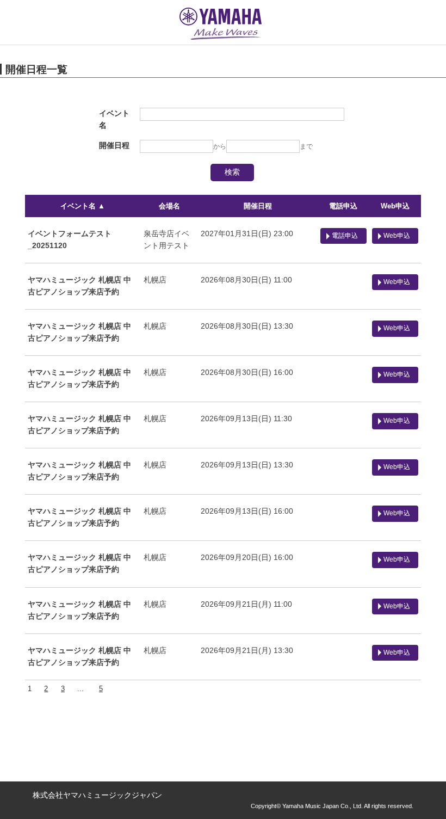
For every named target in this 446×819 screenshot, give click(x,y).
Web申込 (395, 206)
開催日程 (258, 206)
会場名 (169, 206)
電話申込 (343, 206)
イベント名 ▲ (82, 206)
